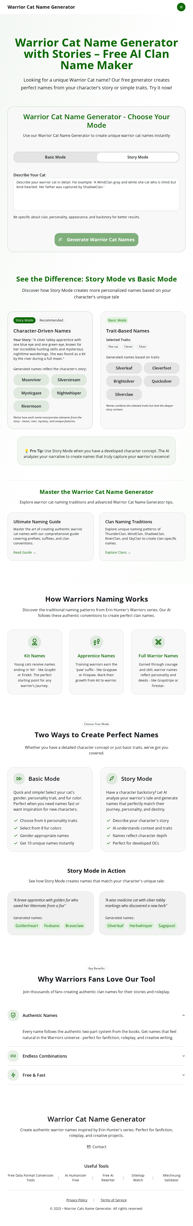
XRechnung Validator (172, 1177)
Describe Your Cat (29, 175)
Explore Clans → (118, 552)
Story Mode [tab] (137, 157)
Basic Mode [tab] (55, 157)
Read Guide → (24, 552)
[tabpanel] (96, 196)
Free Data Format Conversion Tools (30, 1177)
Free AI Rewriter (108, 1177)
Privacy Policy (76, 1200)
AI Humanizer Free (75, 1177)
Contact (99, 1146)
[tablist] (96, 157)
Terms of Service (114, 1200)
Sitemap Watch (138, 1177)
